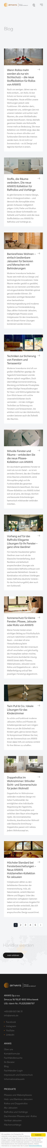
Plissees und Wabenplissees (18, 1095)
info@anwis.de (11, 1015)
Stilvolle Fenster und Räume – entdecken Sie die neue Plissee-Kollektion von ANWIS (21, 456)
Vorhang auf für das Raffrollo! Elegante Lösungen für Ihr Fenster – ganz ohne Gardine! (22, 541)
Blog (6, 1066)
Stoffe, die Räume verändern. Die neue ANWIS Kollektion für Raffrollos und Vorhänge (21, 184)
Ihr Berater (9, 1062)
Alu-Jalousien (10, 1107)
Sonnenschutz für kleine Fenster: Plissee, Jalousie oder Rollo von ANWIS (21, 621)
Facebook (11, 1021)
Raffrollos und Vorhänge (16, 1111)
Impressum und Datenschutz (18, 1074)
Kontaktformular (12, 1053)
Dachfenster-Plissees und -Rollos (20, 1116)
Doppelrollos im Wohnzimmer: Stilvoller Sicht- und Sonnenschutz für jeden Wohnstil (22, 783)
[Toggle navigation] (41, 4)
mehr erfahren (13, 955)
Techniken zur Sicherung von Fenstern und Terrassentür (21, 359)
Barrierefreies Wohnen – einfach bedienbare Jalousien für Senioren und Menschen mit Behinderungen (21, 261)
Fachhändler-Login (13, 1070)
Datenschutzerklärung (35, 1146)
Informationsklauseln (14, 1079)
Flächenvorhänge (12, 1124)
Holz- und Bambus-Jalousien (18, 1099)
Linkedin (10, 1034)
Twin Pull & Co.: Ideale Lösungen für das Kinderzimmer (20, 709)
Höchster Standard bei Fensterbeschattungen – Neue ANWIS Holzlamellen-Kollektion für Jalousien (21, 870)
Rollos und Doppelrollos (16, 1103)
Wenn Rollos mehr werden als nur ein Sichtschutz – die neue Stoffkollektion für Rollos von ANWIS (21, 77)
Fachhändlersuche (13, 1057)
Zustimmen (38, 1135)
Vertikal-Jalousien (13, 1120)
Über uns (8, 1049)
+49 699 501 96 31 (13, 1011)
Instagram (11, 1026)
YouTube (10, 1030)
